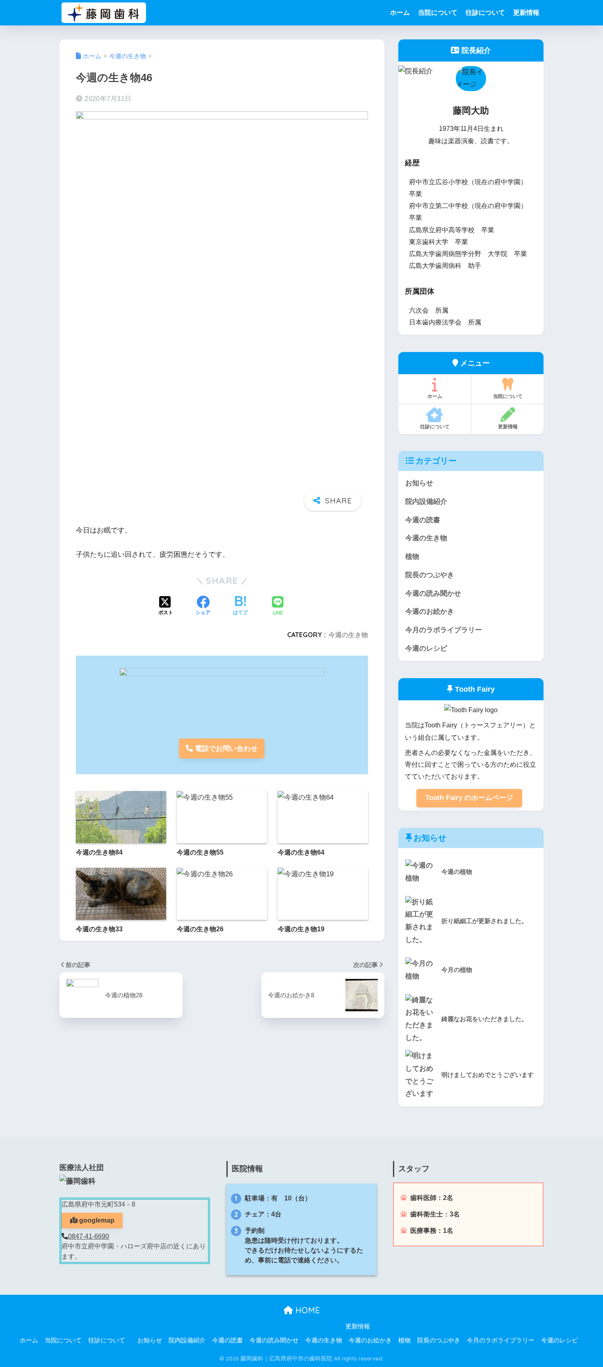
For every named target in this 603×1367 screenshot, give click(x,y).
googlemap (96, 1220)
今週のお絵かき (429, 611)
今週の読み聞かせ (433, 593)
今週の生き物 (348, 635)
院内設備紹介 (426, 501)
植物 (412, 556)
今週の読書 (422, 520)
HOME (306, 1310)
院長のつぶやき (429, 575)
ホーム (400, 12)
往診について (485, 12)
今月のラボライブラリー (443, 630)
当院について (437, 12)
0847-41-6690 (88, 1236)
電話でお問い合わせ (225, 748)
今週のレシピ (426, 648)
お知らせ (419, 483)
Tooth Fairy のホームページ (469, 798)
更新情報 (526, 12)
